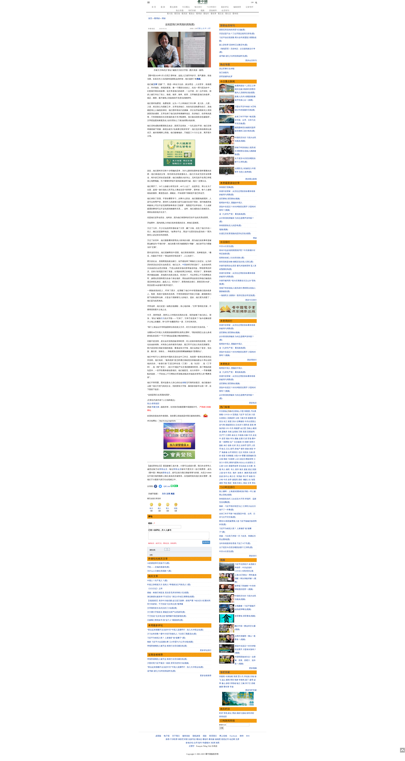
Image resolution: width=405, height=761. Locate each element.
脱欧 (221, 445)
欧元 (223, 449)
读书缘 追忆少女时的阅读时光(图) (161, 671)
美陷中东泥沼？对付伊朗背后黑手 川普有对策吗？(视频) (245, 649)
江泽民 (228, 435)
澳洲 (246, 473)
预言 (230, 483)
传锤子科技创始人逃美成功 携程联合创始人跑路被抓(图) (245, 150)
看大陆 (170, 14)
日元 (228, 449)
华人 (223, 469)
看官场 (177, 14)
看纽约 (206, 14)
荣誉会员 (163, 469)
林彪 (251, 476)
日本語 (214, 746)
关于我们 (176, 736)
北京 (240, 452)
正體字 (191, 746)
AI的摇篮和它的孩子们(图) (158, 563)
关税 (230, 432)
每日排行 (198, 7)
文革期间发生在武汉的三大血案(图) (162, 608)
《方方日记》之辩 (154, 589)
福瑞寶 (218, 739)
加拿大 (252, 442)
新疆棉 (251, 418)
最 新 (163, 7)
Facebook (233, 736)
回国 (254, 469)
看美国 (184, 14)
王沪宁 (222, 435)
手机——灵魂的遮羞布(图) (158, 567)
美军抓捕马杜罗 (225, 76)
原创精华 (213, 10)
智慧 (253, 480)
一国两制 (225, 442)
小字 (209, 28)
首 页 (154, 7)
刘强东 (245, 452)
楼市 (243, 449)
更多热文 (253, 403)
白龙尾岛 (249, 462)
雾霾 (244, 456)
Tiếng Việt (207, 746)
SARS (225, 466)
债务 (230, 445)
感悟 (221, 483)
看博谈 (199, 14)
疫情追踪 (223, 716)
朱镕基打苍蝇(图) (226, 187)
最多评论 (225, 7)
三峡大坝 (243, 418)
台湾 (230, 452)
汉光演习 (239, 425)
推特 (242, 736)
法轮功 (242, 459)
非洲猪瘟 (230, 456)
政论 (230, 713)
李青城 (233, 683)
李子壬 (248, 683)
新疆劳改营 (233, 466)
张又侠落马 (224, 73)
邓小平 (245, 476)
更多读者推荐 (205, 675)
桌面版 (158, 736)
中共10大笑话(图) (226, 246)
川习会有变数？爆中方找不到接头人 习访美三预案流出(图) (171, 634)
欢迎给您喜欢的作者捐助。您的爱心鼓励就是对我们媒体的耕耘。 (174, 416)
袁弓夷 (222, 425)
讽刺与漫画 (241, 713)
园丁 (247, 680)
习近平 (241, 415)
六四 (253, 415)
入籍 (221, 473)
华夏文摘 (155, 407)
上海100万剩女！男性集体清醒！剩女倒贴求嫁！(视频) (245, 578)
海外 (235, 473)
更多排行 (253, 556)
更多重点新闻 (251, 179)
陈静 (236, 680)
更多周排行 (252, 360)
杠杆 (234, 445)
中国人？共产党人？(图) (157, 580)
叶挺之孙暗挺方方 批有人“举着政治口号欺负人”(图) (169, 585)
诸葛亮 (235, 480)
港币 (232, 449)
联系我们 (213, 736)
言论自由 (242, 466)
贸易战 (235, 415)
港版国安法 (230, 425)
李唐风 (242, 680)
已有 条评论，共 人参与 (159, 530)
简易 (235, 676)
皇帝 (230, 480)
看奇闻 (235, 14)
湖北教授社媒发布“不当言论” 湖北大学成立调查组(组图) (170, 597)
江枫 (243, 683)
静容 (228, 683)
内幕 (246, 435)
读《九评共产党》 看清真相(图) (232, 214)
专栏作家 (192, 10)
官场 (249, 438)
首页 (150, 18)
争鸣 (225, 713)
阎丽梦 (237, 428)
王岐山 (249, 428)
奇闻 (234, 483)
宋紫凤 (222, 676)
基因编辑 (250, 456)
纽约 (200, 743)
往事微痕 (240, 421)
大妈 (251, 452)
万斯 (240, 432)
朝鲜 (247, 442)
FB (243, 442)
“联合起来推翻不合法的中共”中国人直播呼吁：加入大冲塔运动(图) (175, 630)
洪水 (234, 421)
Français (199, 746)
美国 (198, 79)
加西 (217, 743)
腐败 (236, 438)
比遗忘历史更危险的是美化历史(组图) (235, 233)
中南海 (241, 435)
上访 (237, 459)
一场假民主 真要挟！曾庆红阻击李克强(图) (237, 295)
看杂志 (199, 739)
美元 (238, 445)
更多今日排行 (251, 300)
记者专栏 (249, 7)
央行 (225, 445)
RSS (248, 736)
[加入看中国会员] (179, 449)
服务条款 (186, 736)
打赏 (198, 28)
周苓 (232, 680)
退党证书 (225, 739)
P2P (239, 456)
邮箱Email (222, 725)
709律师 (231, 459)
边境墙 (235, 432)
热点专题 (180, 10)
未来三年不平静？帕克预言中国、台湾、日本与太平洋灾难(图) (245, 120)
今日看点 (186, 7)
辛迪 (232, 687)
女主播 (250, 466)
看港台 (191, 14)
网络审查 (249, 459)
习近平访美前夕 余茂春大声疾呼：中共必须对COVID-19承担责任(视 (245, 567)
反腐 (241, 438)
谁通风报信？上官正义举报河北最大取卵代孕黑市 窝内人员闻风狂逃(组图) (245, 89)
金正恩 (243, 428)
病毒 (184, 383)
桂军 (255, 473)
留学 (237, 469)
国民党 (246, 425)
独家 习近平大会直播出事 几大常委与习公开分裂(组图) (170, 642)
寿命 (245, 483)
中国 (184, 265)
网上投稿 (223, 736)
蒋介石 (233, 476)
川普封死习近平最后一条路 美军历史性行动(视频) (168, 663)
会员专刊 (225, 10)
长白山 (242, 462)
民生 (230, 473)
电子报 (166, 736)
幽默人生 (247, 480)
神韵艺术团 (183, 739)
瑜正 (238, 683)
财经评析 (250, 713)
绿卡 (225, 473)
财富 (251, 449)
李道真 (247, 676)
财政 (247, 449)
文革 (155, 84)
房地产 (237, 449)
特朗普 (247, 411)
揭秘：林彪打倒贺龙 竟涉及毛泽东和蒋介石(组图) (168, 593)
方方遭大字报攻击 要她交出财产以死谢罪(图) (166, 612)
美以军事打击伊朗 (226, 69)
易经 (240, 480)
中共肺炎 (223, 411)
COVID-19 (227, 415)
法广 (232, 442)
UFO (227, 428)
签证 (250, 469)
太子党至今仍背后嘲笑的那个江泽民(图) (236, 547)
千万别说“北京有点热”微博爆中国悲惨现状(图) (166, 616)
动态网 (232, 739)
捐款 (205, 736)
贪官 (223, 438)
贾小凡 (241, 676)
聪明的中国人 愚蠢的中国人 (230, 203)
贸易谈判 (251, 432)
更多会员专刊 (251, 60)
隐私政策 (196, 736)
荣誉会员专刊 (227, 25)
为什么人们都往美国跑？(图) (159, 571)
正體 (252, 2)
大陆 (236, 456)
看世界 (213, 14)
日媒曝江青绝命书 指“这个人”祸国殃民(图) (165, 620)
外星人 (240, 483)
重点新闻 (173, 7)
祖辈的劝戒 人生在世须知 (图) (231, 258)
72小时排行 (211, 7)
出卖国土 (223, 418)
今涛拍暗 (229, 676)
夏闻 (228, 680)
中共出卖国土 (250, 421)
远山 (223, 680)
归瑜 (252, 676)
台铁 (237, 418)
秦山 (223, 683)
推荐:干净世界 (172, 739)
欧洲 (213, 743)
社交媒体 (238, 442)
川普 (242, 411)
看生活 (228, 14)
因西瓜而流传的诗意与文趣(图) (232, 30)
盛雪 (251, 680)
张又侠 (248, 415)
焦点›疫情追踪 (153, 403)
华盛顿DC (206, 743)
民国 (250, 473)
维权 (225, 459)
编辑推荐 (237, 7)
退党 (252, 425)
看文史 (221, 14)
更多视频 (253, 668)
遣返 (246, 469)
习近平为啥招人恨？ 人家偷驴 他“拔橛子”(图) (166, 638)
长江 (225, 421)
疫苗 (230, 421)
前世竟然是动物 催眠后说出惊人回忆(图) (236, 262)
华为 (232, 438)
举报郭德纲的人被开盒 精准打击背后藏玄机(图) (167, 646)
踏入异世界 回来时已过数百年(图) (233, 45)
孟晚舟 (224, 432)
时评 (221, 713)
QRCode (166, 486)
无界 (237, 739)
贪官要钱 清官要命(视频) (229, 199)
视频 (202, 10)
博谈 (164, 18)
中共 (232, 428)
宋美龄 (239, 476)
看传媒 (211, 739)
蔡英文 (235, 452)
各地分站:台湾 (192, 743)
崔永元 (234, 435)
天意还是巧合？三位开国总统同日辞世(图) (237, 34)
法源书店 (192, 739)
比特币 (243, 445)
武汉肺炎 (235, 411)
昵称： (151, 523)
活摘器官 (231, 418)
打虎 (245, 438)
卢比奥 (253, 411)
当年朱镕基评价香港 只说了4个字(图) (234, 543)
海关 (241, 469)
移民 (228, 469)
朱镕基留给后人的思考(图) (230, 225)
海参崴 (224, 452)
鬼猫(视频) (223, 229)
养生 (254, 483)
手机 (225, 483)
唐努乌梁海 (234, 462)
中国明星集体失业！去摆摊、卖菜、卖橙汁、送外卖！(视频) (245, 660)
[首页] (202, 4)
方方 (163, 318)
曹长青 (226, 687)
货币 (249, 445)
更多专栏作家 (251, 690)
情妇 (228, 438)
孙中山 (226, 476)
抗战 (221, 476)
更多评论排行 (205, 650)
